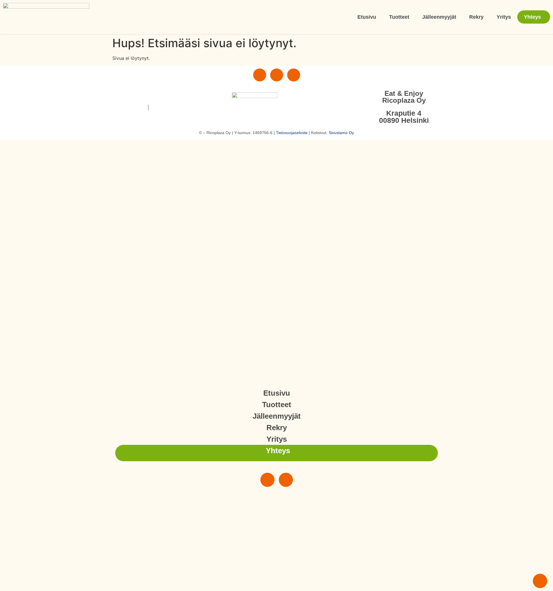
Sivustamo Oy (341, 132)
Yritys (504, 17)
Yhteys (532, 17)
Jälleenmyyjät (439, 17)
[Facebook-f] (276, 74)
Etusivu (366, 17)
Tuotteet (399, 17)
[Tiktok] (293, 74)
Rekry (476, 17)
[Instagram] (259, 74)
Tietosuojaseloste (292, 132)
